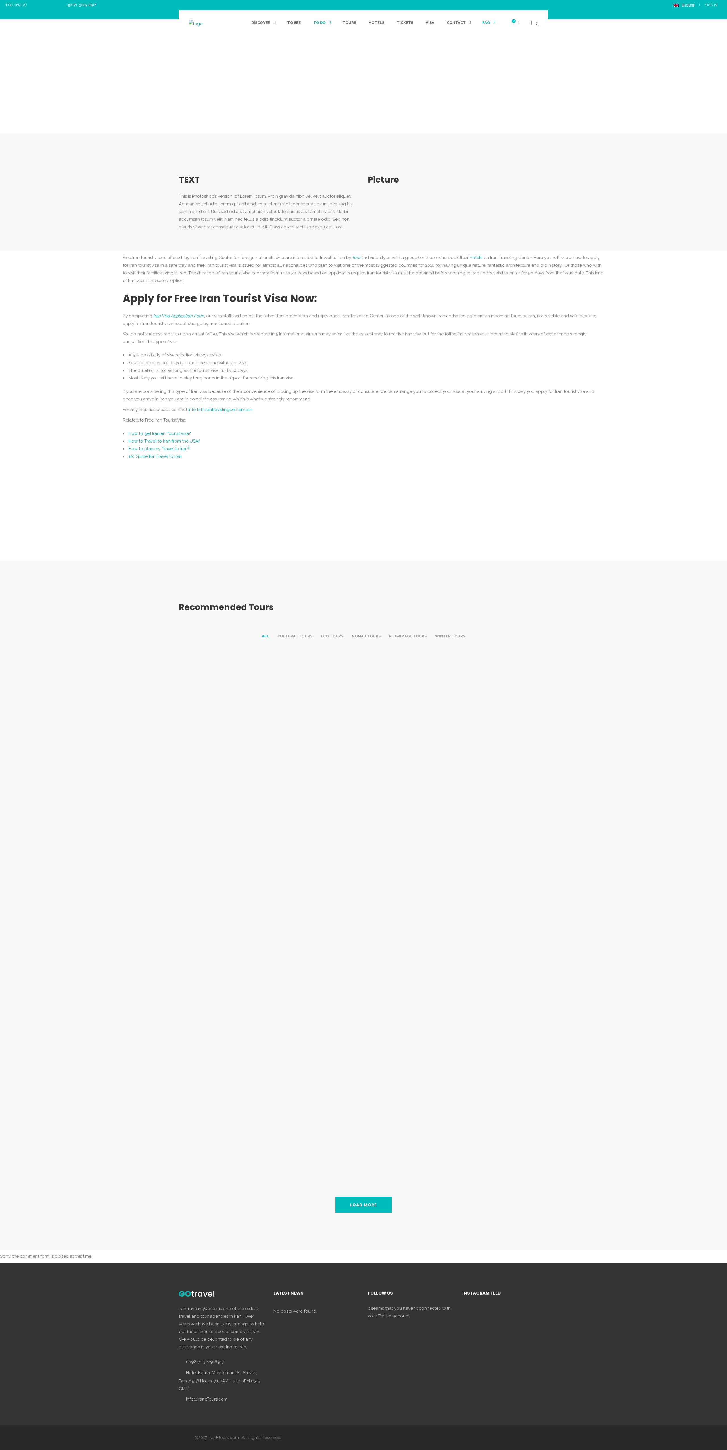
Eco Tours (332, 636)
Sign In (711, 5)
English (687, 5)
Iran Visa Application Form (178, 315)
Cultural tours (294, 636)
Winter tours (450, 636)
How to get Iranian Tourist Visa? (160, 433)
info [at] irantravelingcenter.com (220, 409)
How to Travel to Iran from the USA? (164, 441)
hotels (476, 257)
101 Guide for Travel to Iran (155, 456)
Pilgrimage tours (408, 636)
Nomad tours (366, 636)
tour (356, 257)
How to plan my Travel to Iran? (159, 448)
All (265, 636)
